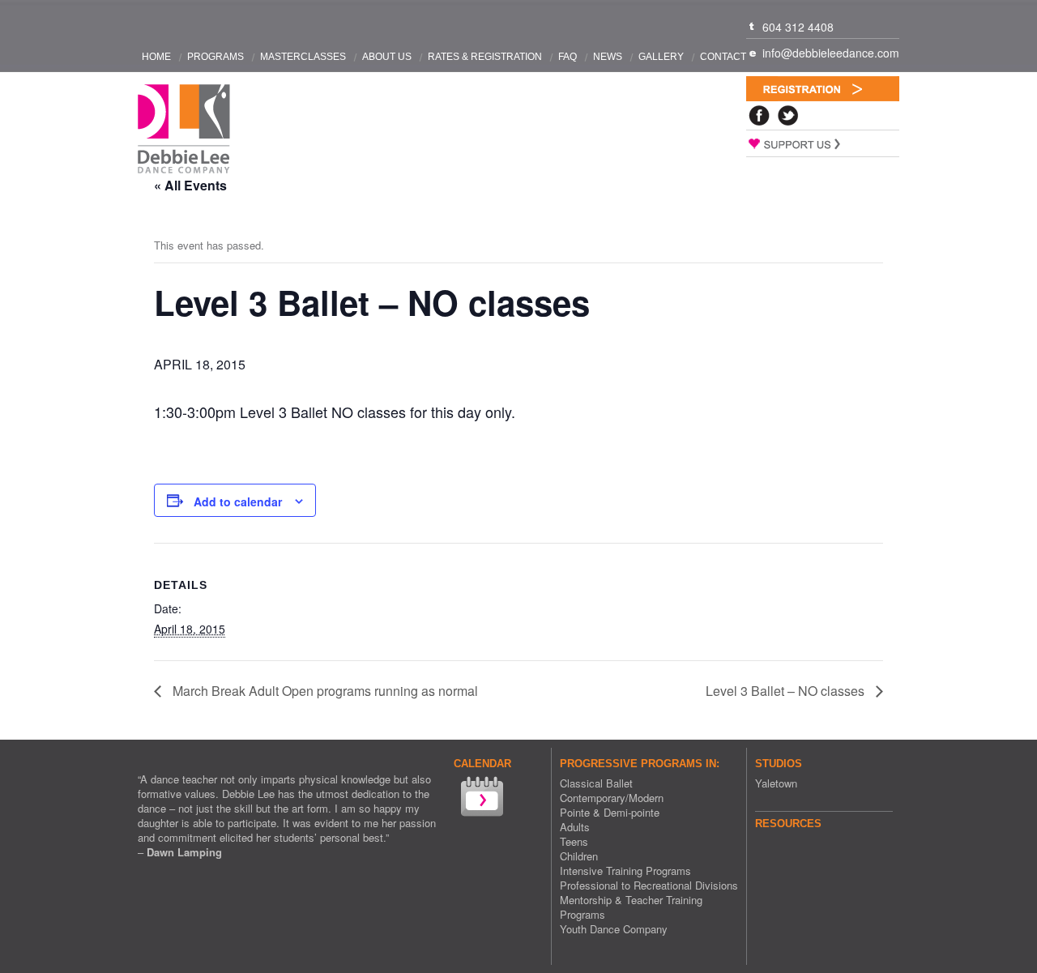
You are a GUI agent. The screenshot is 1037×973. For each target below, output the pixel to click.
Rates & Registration (485, 56)
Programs (215, 56)
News (607, 56)
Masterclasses (303, 56)
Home (156, 56)
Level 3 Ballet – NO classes (787, 690)
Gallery (661, 56)
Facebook (759, 115)
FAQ (567, 56)
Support (822, 143)
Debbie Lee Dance (184, 129)
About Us (387, 56)
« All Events (190, 185)
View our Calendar (480, 798)
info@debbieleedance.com (830, 53)
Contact (723, 56)
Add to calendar (238, 501)
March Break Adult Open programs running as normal (323, 690)
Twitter (788, 115)
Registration (822, 88)
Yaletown (776, 783)
